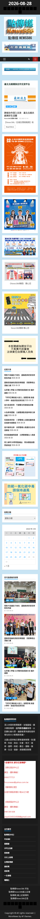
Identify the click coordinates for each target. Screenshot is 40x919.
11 (11, 547)
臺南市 (14, 665)
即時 (35, 59)
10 (7, 547)
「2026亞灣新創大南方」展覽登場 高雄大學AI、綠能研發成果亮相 (20, 690)
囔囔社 (6, 880)
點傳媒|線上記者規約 (19, 895)
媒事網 (6, 852)
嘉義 (8, 600)
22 (29, 552)
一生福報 (7, 875)
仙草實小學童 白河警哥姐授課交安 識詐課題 (20, 657)
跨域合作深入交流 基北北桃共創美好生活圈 (20, 98)
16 (33, 547)
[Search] (29, 59)
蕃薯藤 (6, 843)
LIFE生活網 (8, 848)
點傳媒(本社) (9, 834)
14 (24, 547)
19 (16, 552)
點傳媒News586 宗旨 (19, 888)
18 (11, 552)
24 (7, 557)
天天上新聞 (8, 857)
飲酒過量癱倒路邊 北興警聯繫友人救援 (19, 434)
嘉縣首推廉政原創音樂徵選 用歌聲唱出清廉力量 (20, 625)
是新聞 (6, 871)
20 (20, 552)
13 (20, 547)
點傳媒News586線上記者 (19, 892)
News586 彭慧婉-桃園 (10, 118)
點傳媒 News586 (20, 37)
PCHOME (7, 839)
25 (11, 557)
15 (29, 547)
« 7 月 (6, 566)
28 (24, 557)
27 (20, 557)
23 (33, 552)
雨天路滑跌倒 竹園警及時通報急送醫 (18, 405)
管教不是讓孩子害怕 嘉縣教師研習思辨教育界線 (20, 592)
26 (16, 557)
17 (7, 552)
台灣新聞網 (8, 862)
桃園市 (14, 106)
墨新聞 (6, 866)
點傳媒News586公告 (19, 898)
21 (24, 552)
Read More (10, 127)
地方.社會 (9, 106)
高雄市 (14, 698)
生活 (11, 600)
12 (16, 547)
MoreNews (13, 916)
